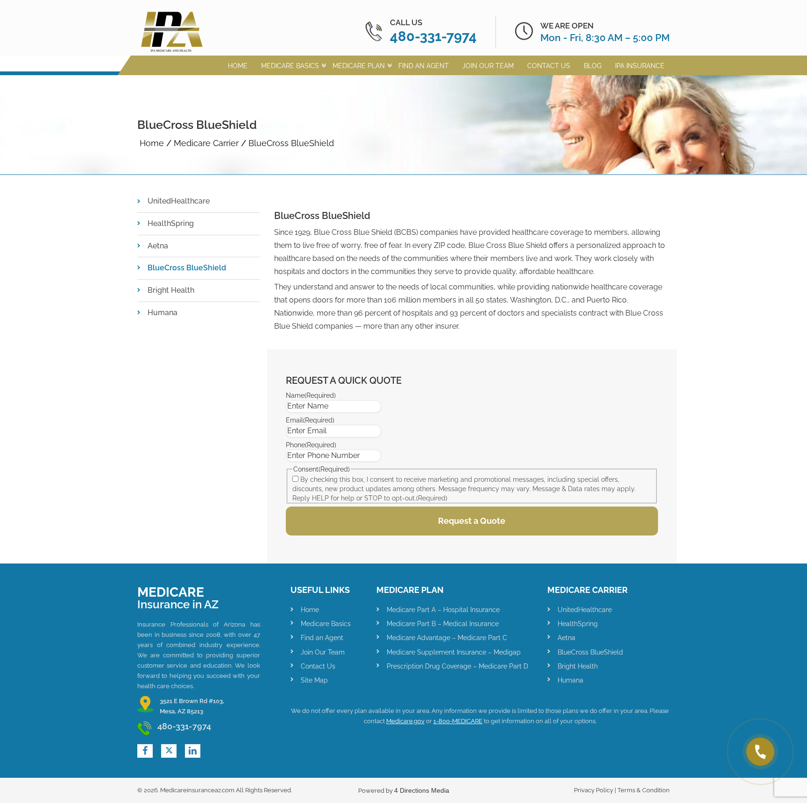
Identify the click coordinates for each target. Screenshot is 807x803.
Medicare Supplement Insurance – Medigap (454, 652)
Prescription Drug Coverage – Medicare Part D (457, 666)
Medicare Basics (290, 66)
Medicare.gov (405, 721)
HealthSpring (171, 223)
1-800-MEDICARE (457, 721)
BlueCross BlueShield (187, 267)
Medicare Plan (359, 66)
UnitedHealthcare (179, 201)
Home (238, 66)
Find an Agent (423, 66)
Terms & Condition (643, 790)
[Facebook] (145, 750)
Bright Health (171, 290)
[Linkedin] (193, 750)
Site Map (314, 680)
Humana (162, 312)
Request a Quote (471, 521)
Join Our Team (488, 66)
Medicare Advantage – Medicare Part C (447, 637)
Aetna (158, 245)
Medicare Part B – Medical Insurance (443, 623)
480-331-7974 (433, 36)
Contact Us (548, 66)
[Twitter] (169, 750)
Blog (593, 66)
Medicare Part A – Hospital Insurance (443, 609)
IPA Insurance (640, 66)
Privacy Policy (593, 790)
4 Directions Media (421, 790)
